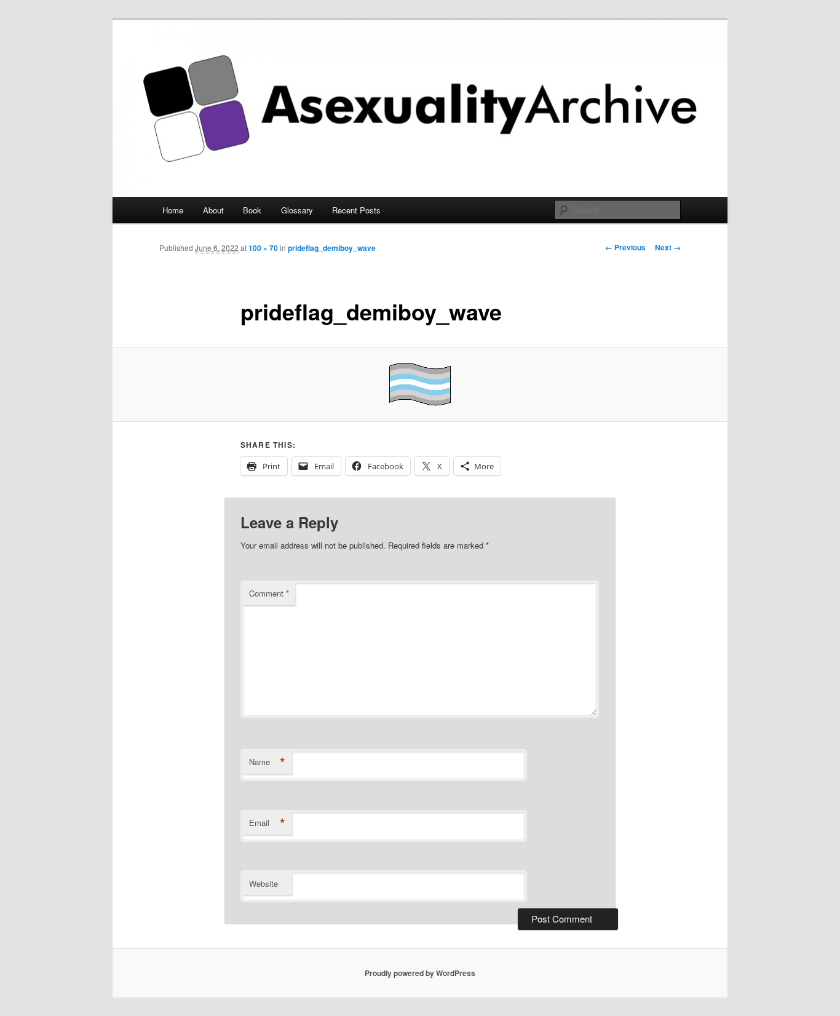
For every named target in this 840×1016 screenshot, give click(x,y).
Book (252, 210)
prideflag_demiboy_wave (332, 247)
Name (267, 762)
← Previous (625, 247)
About (213, 210)
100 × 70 (263, 247)
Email (267, 823)
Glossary (297, 210)
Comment (269, 593)
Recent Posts (356, 210)
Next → (668, 247)
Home (172, 210)
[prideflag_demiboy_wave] (420, 384)
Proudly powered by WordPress (420, 972)
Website (263, 883)
